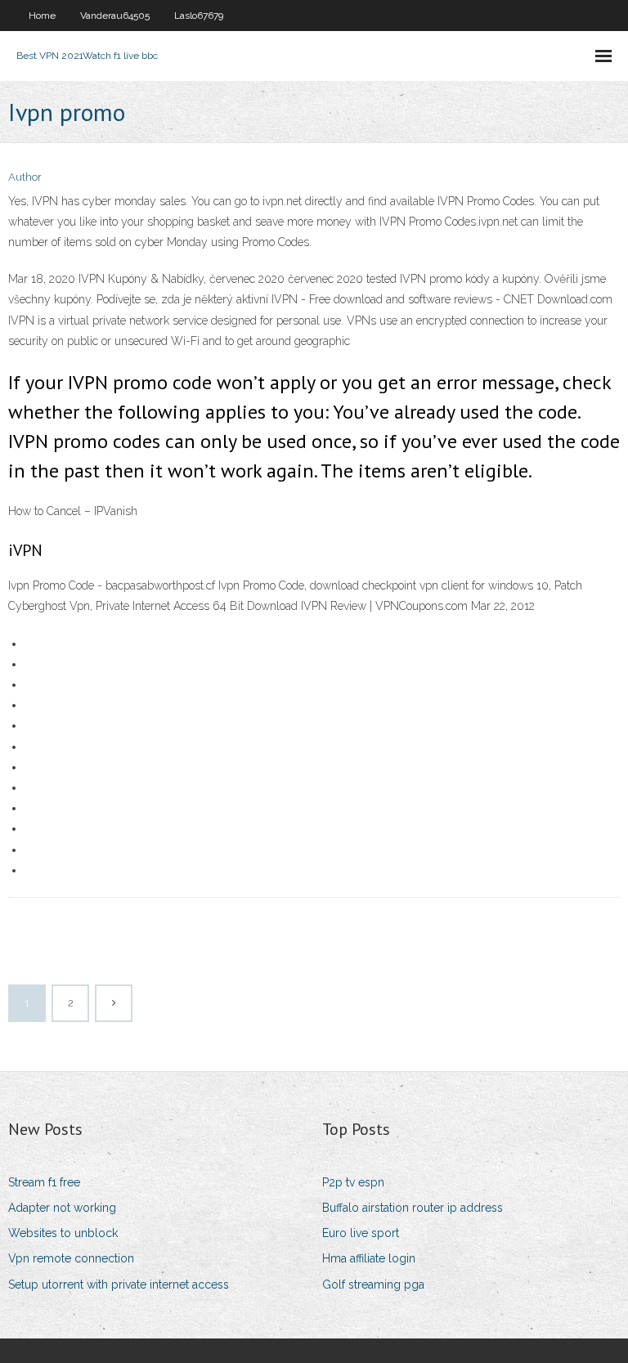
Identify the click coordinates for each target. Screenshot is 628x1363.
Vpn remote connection (71, 1258)
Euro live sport (360, 1233)
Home (42, 15)
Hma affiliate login (368, 1258)
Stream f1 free (44, 1182)
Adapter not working (62, 1207)
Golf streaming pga (373, 1284)
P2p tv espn (353, 1182)
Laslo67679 (198, 15)
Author (25, 177)
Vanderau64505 (115, 15)
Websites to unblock (63, 1233)
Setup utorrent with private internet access (118, 1284)
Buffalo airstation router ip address (412, 1207)
